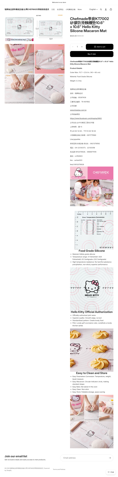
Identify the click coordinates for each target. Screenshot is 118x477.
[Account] (105, 9)
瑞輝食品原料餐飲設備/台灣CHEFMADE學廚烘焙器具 (26, 468)
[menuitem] (80, 9)
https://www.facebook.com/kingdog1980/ (86, 118)
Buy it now (92, 54)
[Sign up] (110, 458)
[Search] (100, 9)
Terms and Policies (59, 469)
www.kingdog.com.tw (78, 110)
